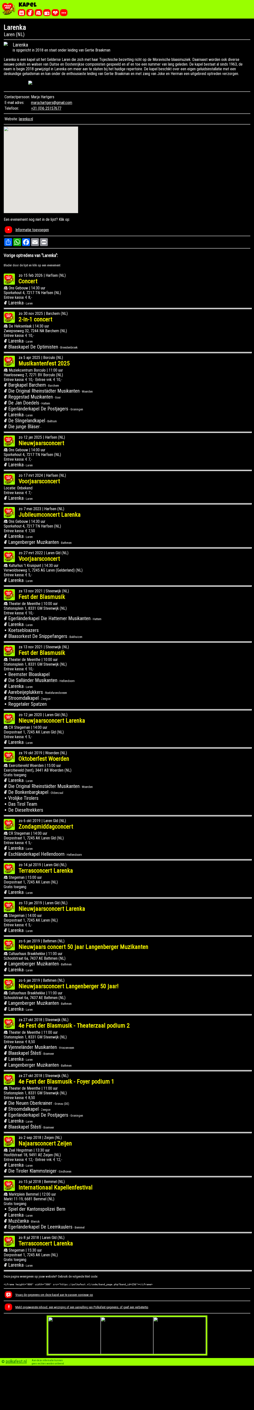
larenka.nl (26, 119)
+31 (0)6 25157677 (46, 108)
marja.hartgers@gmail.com (51, 102)
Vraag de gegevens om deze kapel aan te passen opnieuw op (54, 1295)
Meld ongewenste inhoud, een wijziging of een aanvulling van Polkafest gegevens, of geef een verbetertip (81, 1307)
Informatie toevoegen (32, 229)
